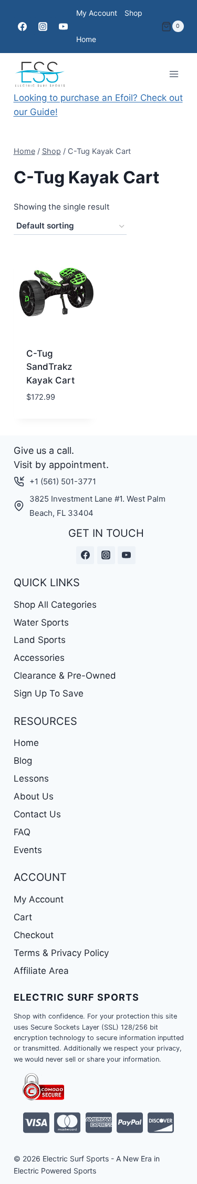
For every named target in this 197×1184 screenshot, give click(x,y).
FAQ (22, 832)
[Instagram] (43, 26)
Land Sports (40, 640)
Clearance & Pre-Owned (65, 675)
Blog (23, 760)
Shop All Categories (55, 604)
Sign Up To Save (49, 693)
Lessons (31, 778)
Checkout (34, 935)
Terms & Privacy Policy (61, 953)
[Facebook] (23, 26)
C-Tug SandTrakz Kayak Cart (50, 367)
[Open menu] (174, 74)
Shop (133, 12)
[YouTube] (63, 26)
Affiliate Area (41, 970)
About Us (34, 796)
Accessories (39, 657)
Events (28, 850)
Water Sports (41, 622)
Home (86, 39)
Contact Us (37, 814)
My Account (96, 12)
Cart (23, 917)
